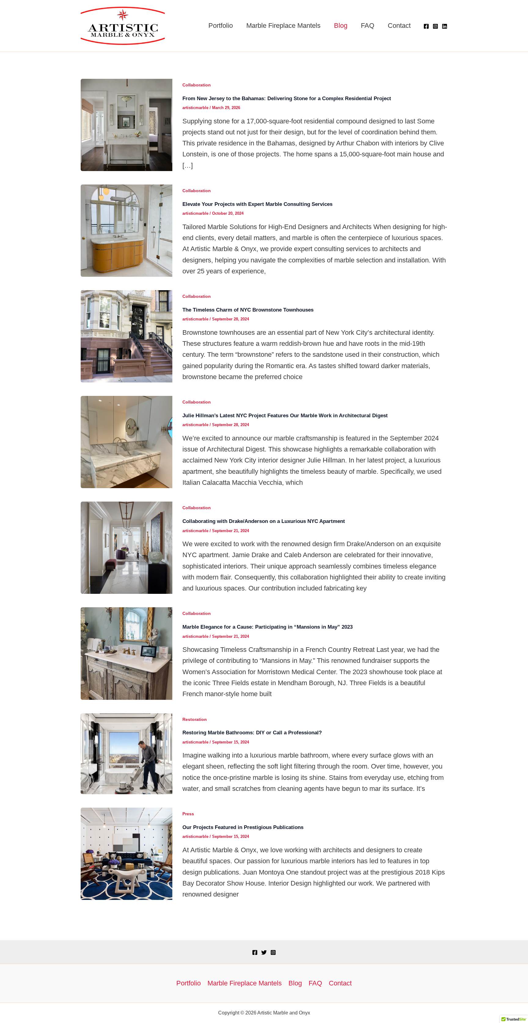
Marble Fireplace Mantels (283, 25)
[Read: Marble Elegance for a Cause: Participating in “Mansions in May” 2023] (126, 653)
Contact (399, 25)
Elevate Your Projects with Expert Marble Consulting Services (257, 204)
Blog (340, 25)
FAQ (367, 25)
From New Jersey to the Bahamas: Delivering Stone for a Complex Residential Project (286, 98)
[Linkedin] (444, 26)
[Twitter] (264, 952)
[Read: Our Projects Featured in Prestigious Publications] (126, 853)
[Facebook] (426, 26)
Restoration (194, 719)
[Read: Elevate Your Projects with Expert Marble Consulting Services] (126, 230)
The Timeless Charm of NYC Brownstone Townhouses (248, 310)
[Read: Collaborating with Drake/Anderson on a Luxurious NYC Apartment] (126, 547)
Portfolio (220, 25)
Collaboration (196, 84)
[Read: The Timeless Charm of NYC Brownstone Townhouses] (126, 336)
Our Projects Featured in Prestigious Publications (242, 827)
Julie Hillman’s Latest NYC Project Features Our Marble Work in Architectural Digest (285, 415)
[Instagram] (435, 26)
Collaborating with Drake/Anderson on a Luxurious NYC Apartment (263, 521)
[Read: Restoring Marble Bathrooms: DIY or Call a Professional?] (126, 753)
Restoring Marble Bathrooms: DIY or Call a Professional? (252, 733)
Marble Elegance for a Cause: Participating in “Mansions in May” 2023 (267, 627)
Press (188, 813)
